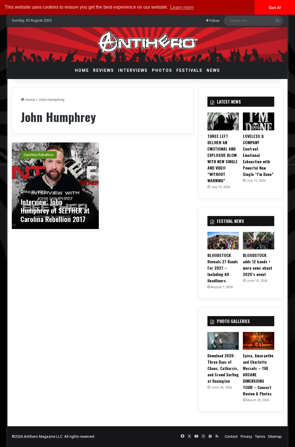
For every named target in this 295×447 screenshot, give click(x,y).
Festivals (189, 70)
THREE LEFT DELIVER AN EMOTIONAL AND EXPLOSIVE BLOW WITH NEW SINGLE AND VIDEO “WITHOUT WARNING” (222, 158)
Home (82, 70)
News (213, 70)
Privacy (246, 436)
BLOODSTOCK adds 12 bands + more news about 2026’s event (257, 264)
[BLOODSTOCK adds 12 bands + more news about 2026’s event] (258, 241)
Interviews (133, 70)
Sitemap (275, 436)
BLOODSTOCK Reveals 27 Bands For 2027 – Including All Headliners (222, 267)
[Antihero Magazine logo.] (147, 44)
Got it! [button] (275, 7)
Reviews (103, 70)
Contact (231, 436)
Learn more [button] (182, 7)
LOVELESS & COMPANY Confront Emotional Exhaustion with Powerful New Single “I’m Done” (258, 155)
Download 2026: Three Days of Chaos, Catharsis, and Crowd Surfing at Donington (223, 368)
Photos (162, 70)
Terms (260, 436)
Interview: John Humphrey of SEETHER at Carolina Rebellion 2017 (55, 210)
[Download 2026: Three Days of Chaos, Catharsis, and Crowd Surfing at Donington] (223, 341)
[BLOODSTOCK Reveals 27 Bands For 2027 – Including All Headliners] (223, 241)
